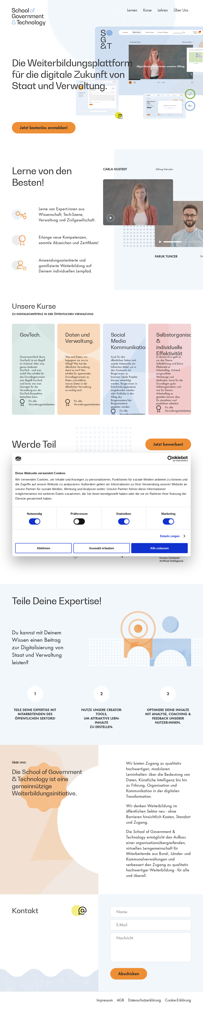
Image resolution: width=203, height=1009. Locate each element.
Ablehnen (43, 548)
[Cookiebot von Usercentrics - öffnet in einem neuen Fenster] (170, 459)
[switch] (79, 521)
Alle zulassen (159, 548)
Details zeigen (170, 536)
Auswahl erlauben (101, 548)
